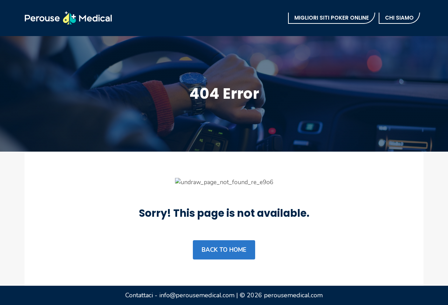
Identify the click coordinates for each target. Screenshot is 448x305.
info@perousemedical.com (196, 295)
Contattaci (139, 295)
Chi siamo (399, 17)
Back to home (224, 250)
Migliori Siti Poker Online (331, 17)
